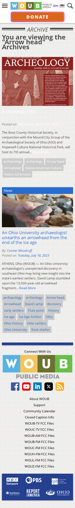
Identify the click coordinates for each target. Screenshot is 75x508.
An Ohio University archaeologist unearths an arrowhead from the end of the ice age (34, 237)
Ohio (49, 317)
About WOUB (39, 399)
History (53, 310)
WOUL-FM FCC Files (39, 460)
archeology (34, 161)
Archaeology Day (18, 111)
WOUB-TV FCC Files (39, 423)
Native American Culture (43, 168)
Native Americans (17, 174)
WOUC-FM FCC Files (39, 448)
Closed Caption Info (39, 417)
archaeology (12, 161)
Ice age (9, 317)
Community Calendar (39, 411)
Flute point (36, 310)
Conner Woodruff (19, 250)
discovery (54, 304)
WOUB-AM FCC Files (39, 435)
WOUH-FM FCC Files (39, 454)
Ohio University (15, 329)
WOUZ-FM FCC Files (39, 466)
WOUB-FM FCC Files (39, 442)
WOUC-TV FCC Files (39, 429)
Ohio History (13, 323)
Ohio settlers (36, 323)
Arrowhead (12, 168)
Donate (37, 17)
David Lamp (34, 304)
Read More (40, 152)
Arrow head (55, 161)
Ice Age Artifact (30, 317)
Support (39, 405)
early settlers (14, 310)
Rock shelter (40, 329)
